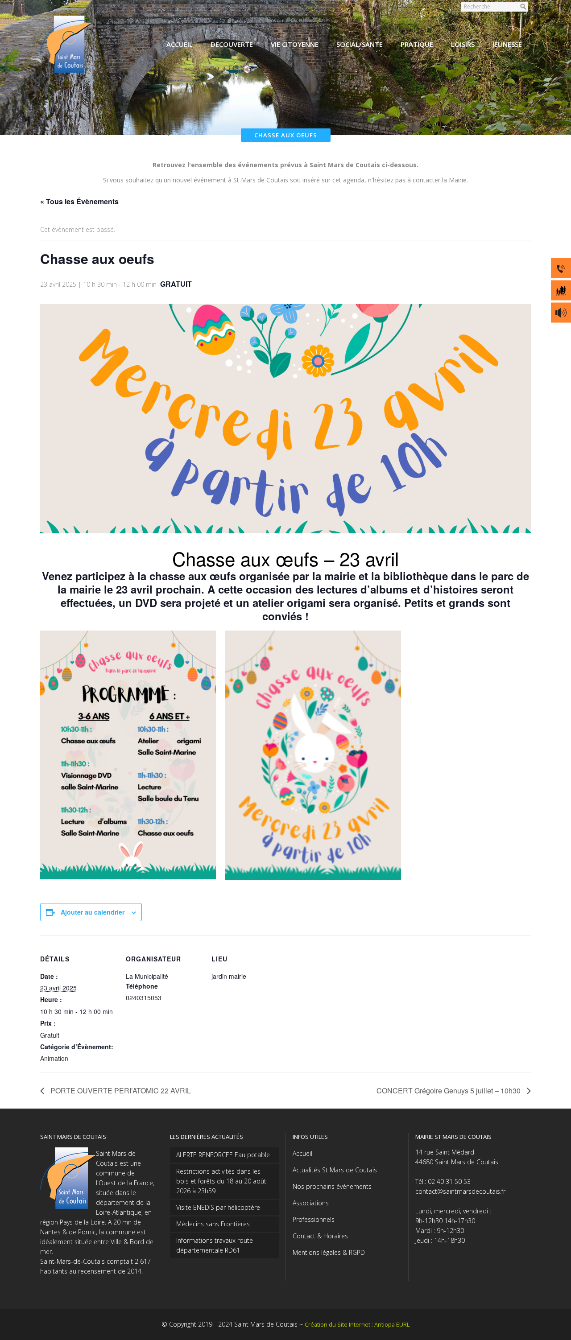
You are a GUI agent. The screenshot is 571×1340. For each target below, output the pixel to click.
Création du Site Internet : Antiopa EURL (357, 1324)
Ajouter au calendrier (92, 911)
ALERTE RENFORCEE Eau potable (223, 1154)
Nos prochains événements (332, 1186)
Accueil (302, 1153)
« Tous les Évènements (79, 201)
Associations (311, 1203)
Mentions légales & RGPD (329, 1252)
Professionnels (314, 1219)
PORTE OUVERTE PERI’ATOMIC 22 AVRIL (120, 1090)
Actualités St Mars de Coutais (335, 1170)
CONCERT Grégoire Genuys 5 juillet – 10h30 (449, 1090)
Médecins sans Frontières (213, 1224)
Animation (54, 1058)
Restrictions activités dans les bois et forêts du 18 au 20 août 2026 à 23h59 (221, 1181)
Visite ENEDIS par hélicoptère (218, 1207)
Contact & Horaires (320, 1236)
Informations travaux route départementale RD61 (214, 1245)
